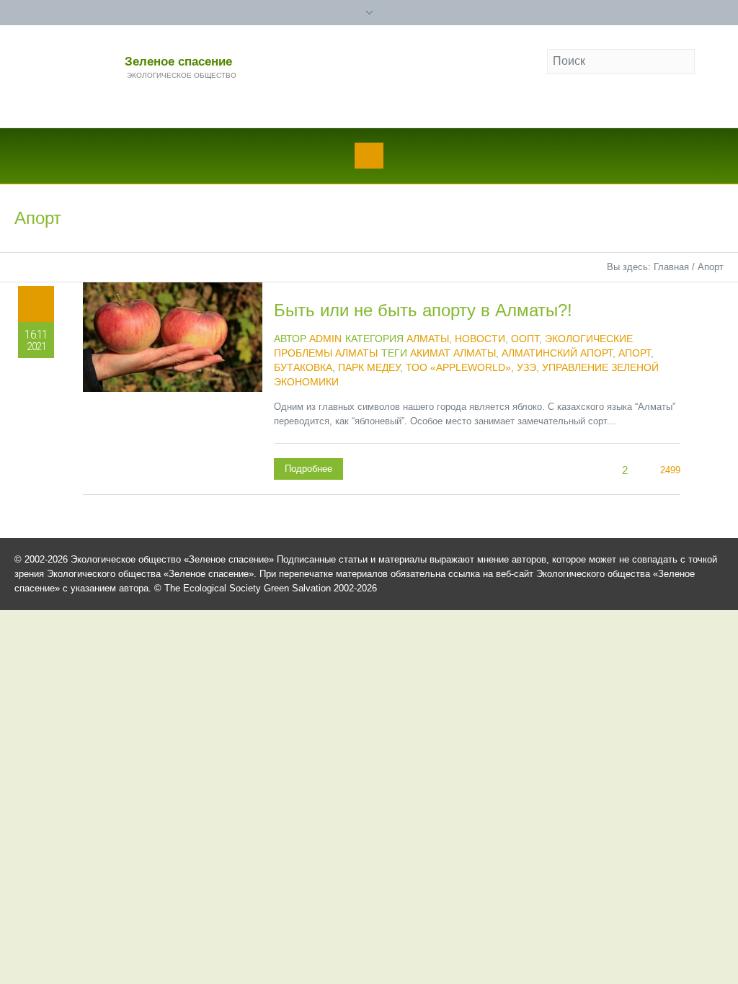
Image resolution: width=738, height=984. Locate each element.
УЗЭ (526, 367)
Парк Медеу (369, 367)
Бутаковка (303, 367)
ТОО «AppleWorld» (458, 367)
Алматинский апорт (557, 353)
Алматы (427, 338)
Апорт (634, 353)
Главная (671, 266)
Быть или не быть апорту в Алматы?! (423, 310)
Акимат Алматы (453, 353)
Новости (480, 338)
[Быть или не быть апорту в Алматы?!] (172, 372)
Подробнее (308, 468)
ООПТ (525, 338)
